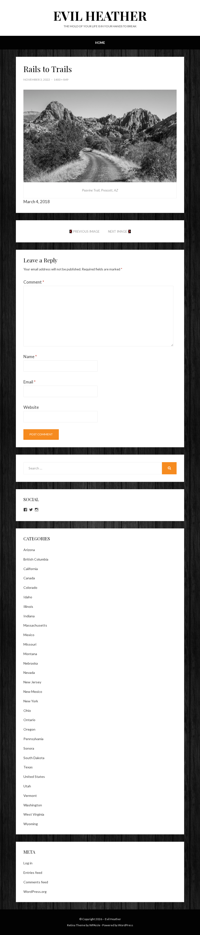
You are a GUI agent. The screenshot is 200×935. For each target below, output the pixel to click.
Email (29, 381)
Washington (32, 805)
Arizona (29, 550)
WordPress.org (35, 891)
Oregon (29, 729)
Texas (28, 767)
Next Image (117, 231)
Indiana (29, 616)
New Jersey (32, 682)
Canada (29, 578)
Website (31, 407)
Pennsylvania (33, 739)
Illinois (28, 606)
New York (30, 701)
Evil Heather (100, 15)
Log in (27, 863)
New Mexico (32, 691)
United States (34, 776)
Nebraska (30, 663)
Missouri (29, 644)
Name (30, 356)
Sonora (28, 748)
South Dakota (33, 758)
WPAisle (94, 925)
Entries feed (32, 872)
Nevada (29, 672)
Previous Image (86, 231)
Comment (33, 282)
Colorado (30, 587)
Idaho (27, 597)
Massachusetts (35, 625)
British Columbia (35, 559)
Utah (27, 786)
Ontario (29, 720)
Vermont (30, 795)
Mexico (28, 635)
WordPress (125, 925)
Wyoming (30, 824)
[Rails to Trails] (100, 135)
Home (100, 43)
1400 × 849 (61, 79)
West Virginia (33, 814)
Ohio (27, 710)
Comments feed (35, 882)
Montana (30, 654)
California (30, 569)
